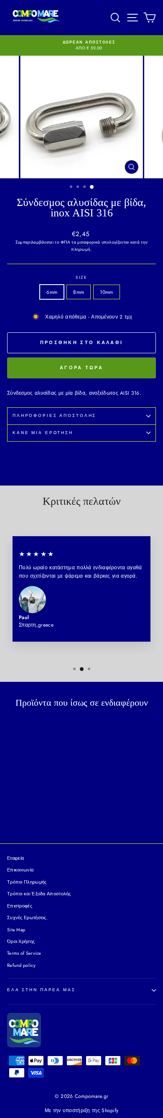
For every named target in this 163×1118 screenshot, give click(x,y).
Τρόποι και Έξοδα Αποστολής (39, 893)
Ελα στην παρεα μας (41, 990)
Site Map (16, 929)
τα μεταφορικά (85, 242)
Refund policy (21, 965)
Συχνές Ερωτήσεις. (27, 917)
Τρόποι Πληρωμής (27, 882)
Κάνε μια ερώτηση (43, 433)
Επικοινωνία (20, 869)
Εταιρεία (15, 858)
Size (81, 277)
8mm (78, 292)
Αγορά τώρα (81, 367)
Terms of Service (24, 953)
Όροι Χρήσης (21, 941)
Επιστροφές (19, 905)
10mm (106, 292)
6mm (51, 292)
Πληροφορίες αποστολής (54, 416)
